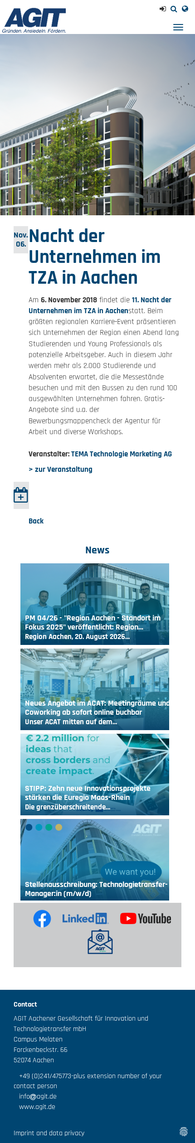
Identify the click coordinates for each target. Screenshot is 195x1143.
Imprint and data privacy (49, 1133)
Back (36, 521)
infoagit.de (35, 1096)
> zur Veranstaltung (61, 470)
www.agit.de (34, 1107)
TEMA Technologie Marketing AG (121, 454)
